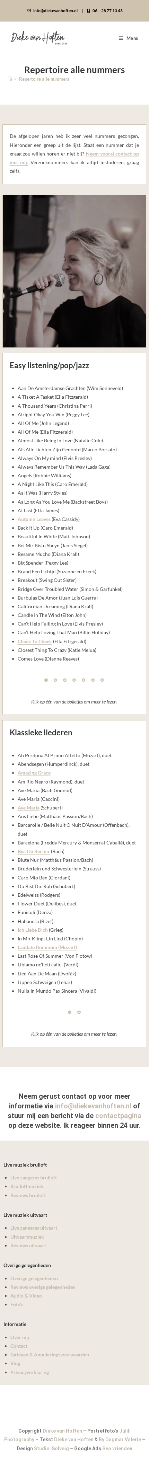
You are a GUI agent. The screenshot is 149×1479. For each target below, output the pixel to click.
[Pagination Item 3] (65, 680)
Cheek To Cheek (35, 641)
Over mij (19, 1337)
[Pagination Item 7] (102, 680)
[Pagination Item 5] (83, 680)
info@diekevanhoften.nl (55, 10)
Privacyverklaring (29, 1372)
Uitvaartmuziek (27, 1237)
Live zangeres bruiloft (33, 1177)
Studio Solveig (52, 1448)
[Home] (10, 79)
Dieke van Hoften (62, 1431)
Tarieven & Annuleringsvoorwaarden (49, 1354)
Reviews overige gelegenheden (43, 1287)
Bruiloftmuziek (26, 1186)
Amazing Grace (34, 773)
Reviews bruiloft (28, 1195)
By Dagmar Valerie (120, 1439)
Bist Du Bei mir (34, 851)
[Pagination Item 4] (74, 680)
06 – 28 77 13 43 (107, 10)
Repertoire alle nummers (44, 79)
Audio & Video (26, 1296)
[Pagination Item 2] (55, 680)
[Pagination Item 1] (46, 680)
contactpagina (118, 1116)
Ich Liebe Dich (33, 930)
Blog (15, 1363)
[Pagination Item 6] (93, 680)
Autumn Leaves (34, 519)
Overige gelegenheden (34, 1278)
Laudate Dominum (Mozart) (47, 947)
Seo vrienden (117, 1448)
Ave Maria (29, 808)
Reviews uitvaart (28, 1245)
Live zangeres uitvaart (33, 1228)
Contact (18, 1346)
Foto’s (16, 1304)
